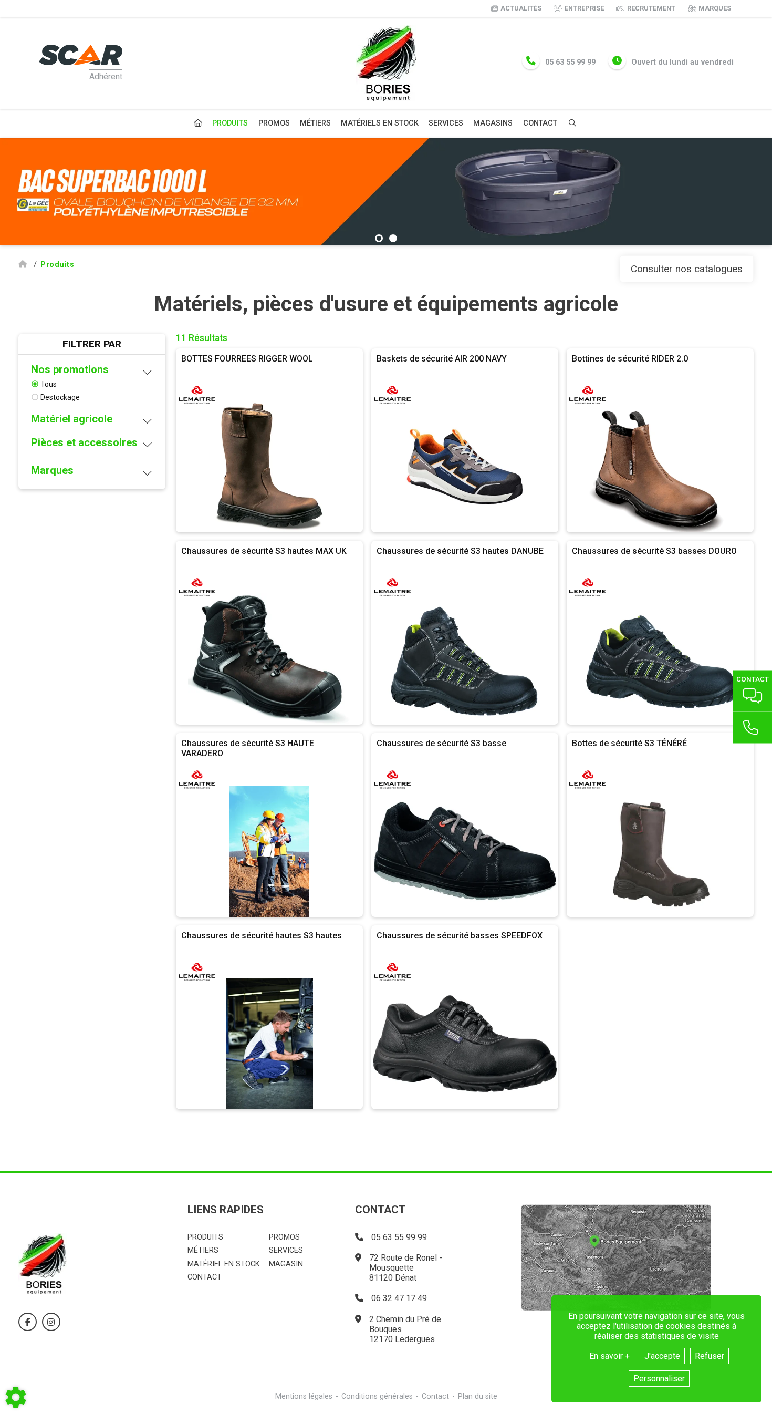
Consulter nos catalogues (687, 269)
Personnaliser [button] (659, 1379)
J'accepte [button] (662, 1356)
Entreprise (584, 8)
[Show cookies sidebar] (15, 1397)
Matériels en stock (380, 123)
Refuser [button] (709, 1356)
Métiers (315, 123)
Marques (714, 8)
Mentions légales (303, 1396)
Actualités (520, 8)
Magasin (286, 1264)
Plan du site (477, 1396)
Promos (274, 123)
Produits (230, 123)
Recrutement (651, 8)
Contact (540, 123)
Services (446, 123)
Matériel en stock (223, 1264)
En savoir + (609, 1356)
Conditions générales (377, 1396)
